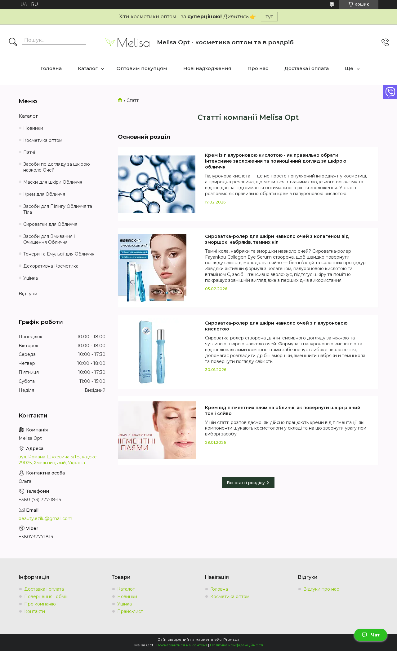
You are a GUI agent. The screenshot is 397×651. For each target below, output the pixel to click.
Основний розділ (144, 136)
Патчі (29, 152)
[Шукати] (13, 42)
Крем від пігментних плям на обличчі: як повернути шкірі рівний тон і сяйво (282, 410)
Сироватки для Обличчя (50, 224)
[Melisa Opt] (127, 42)
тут (269, 17)
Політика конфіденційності (236, 645)
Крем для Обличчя (44, 194)
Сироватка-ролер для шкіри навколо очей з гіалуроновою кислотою (276, 326)
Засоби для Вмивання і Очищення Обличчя (49, 239)
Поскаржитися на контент (181, 645)
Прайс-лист (130, 611)
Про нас (258, 68)
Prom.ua (231, 639)
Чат (375, 635)
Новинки (33, 128)
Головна (51, 68)
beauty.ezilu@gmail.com (45, 518)
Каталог (88, 68)
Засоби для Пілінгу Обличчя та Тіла (57, 209)
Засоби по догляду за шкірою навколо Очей (56, 167)
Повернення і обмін (46, 596)
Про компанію (40, 604)
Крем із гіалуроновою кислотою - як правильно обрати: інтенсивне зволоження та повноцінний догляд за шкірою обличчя (275, 161)
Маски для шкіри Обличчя (52, 182)
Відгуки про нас (321, 589)
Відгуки (28, 293)
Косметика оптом (42, 140)
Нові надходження (207, 68)
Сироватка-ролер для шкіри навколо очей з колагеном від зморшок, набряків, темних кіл (277, 239)
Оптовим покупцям (142, 68)
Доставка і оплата (306, 68)
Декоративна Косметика (50, 266)
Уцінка (30, 278)
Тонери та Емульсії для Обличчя (58, 254)
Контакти (34, 611)
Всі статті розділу (246, 482)
